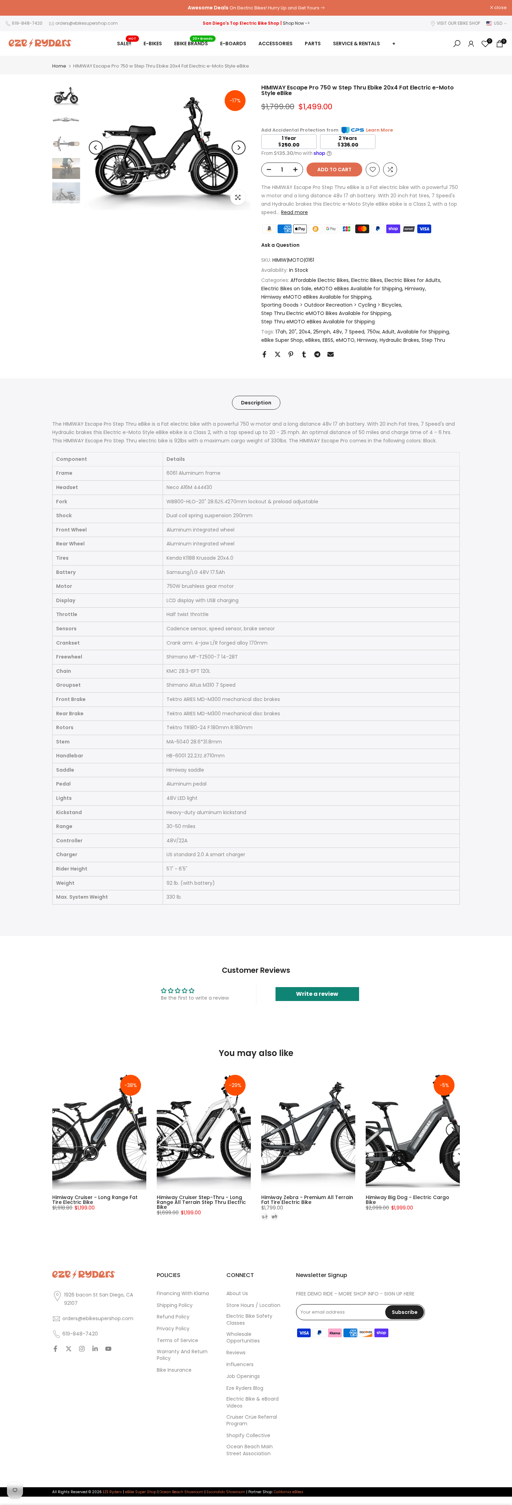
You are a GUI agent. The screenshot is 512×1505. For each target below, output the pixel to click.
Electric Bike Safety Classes (249, 1319)
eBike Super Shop (282, 340)
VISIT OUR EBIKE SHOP (458, 23)
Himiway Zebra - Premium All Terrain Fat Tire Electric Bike (307, 1200)
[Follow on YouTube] (108, 1349)
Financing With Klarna (183, 1293)
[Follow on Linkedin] (95, 1349)
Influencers (240, 1364)
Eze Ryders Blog (244, 1388)
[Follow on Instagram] (82, 1349)
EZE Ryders (112, 1492)
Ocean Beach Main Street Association (249, 1450)
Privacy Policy (173, 1328)
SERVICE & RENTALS (356, 43)
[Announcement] (256, 8)
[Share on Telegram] (317, 354)
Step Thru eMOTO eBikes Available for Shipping (318, 321)
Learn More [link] (379, 130)
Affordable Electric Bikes (319, 280)
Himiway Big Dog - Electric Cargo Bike (407, 1200)
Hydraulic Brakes (399, 340)
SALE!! (127, 43)
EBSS (328, 340)
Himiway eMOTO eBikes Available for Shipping (316, 296)
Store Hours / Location (253, 1305)
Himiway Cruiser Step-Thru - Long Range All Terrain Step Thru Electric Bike (201, 1202)
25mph (321, 331)
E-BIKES (152, 43)
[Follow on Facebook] (55, 1349)
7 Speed (354, 331)
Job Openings (243, 1376)
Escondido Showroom (226, 1492)
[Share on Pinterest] (291, 354)
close (15, 8)
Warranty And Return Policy (182, 1355)
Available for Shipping (423, 331)
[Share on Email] (330, 354)
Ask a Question (280, 245)
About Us (237, 1293)
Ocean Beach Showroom (181, 1492)
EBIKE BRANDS (193, 43)
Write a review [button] (317, 994)
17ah (281, 331)
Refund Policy (173, 1317)
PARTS (313, 43)
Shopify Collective (248, 1435)
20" (292, 331)
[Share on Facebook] (264, 354)
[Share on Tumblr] (304, 354)
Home (59, 66)
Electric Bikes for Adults (412, 280)
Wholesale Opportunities (243, 1338)
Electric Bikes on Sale (286, 288)
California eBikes (288, 1492)
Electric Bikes (366, 280)
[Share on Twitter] (277, 354)
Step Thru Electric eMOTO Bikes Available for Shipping (326, 313)
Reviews (236, 1352)
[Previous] (96, 148)
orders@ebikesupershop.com (86, 23)
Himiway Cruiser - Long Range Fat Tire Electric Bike (95, 1200)
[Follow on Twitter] (68, 1349)
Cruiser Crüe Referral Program (251, 1420)
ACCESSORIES (275, 43)
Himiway (415, 288)
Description (256, 402)
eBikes (312, 340)
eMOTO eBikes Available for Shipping (358, 288)
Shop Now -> (296, 23)
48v (337, 331)
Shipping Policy (175, 1305)
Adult (388, 331)
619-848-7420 (27, 23)
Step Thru (433, 340)
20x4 (305, 331)
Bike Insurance (174, 1370)
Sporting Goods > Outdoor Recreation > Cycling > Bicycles (331, 304)
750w (373, 331)
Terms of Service (177, 1340)
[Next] (239, 148)
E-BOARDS (233, 43)
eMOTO (345, 340)
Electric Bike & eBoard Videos (252, 1402)
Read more (294, 212)
